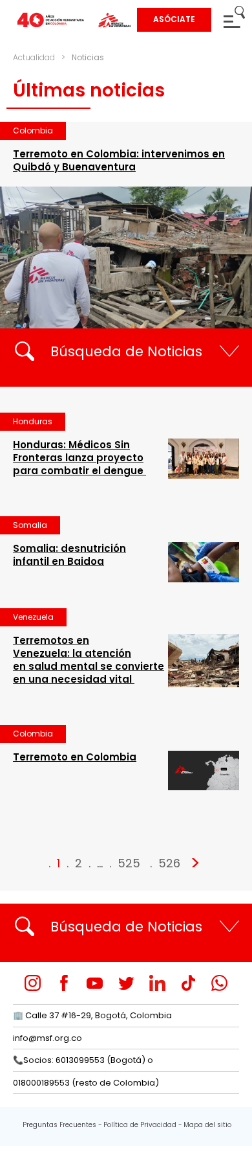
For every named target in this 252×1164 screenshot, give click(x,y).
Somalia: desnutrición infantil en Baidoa (69, 555)
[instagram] (33, 983)
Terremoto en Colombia (74, 757)
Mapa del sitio (207, 1125)
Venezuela (33, 616)
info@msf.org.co (47, 1038)
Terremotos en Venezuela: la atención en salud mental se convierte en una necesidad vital (88, 659)
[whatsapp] (219, 983)
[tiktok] (188, 983)
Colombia (33, 130)
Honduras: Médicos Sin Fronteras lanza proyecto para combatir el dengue (79, 457)
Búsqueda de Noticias (126, 351)
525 (129, 863)
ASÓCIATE (174, 19)
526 (169, 863)
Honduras (32, 421)
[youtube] (95, 983)
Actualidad (34, 57)
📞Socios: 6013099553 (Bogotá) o (83, 1060)
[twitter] (126, 983)
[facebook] (64, 983)
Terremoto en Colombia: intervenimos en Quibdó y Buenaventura (119, 160)
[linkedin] (157, 983)
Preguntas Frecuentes (59, 1125)
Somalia (30, 525)
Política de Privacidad (139, 1125)
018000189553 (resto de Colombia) (86, 1083)
